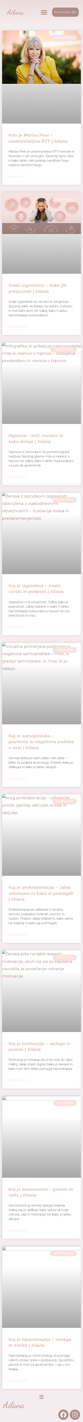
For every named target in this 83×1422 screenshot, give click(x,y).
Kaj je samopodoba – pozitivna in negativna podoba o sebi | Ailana (41, 741)
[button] (44, 12)
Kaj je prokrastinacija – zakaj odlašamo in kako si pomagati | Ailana (41, 893)
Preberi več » (18, 176)
